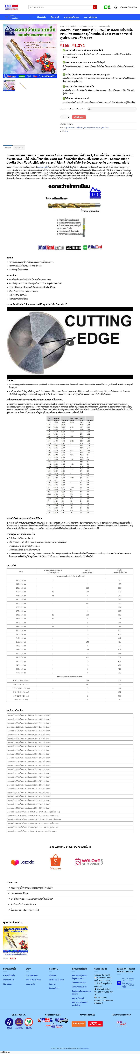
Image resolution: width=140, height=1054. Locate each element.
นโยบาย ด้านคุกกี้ (78, 998)
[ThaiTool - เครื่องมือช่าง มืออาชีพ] (11, 7)
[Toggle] (9, 888)
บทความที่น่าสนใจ (90, 17)
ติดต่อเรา (52, 984)
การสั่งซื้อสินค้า (9, 975)
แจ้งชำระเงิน (30, 984)
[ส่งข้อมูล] (95, 7)
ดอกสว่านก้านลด (15, 262)
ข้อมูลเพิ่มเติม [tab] (19, 148)
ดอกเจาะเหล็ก (43, 167)
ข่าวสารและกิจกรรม (71, 17)
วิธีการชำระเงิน (8, 980)
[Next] (53, 51)
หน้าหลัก (63, 26)
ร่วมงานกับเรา (54, 988)
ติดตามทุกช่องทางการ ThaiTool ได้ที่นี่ (128, 985)
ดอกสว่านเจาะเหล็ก (104, 26)
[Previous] (7, 51)
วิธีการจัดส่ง (7, 984)
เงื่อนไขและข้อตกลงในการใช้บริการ (81, 992)
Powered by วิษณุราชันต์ (84, 1048)
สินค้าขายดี (55, 17)
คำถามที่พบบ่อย (32, 975)
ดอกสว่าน (92, 26)
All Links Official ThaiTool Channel (128, 979)
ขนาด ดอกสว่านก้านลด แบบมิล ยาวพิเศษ (72, 109)
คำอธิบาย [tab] (8, 148)
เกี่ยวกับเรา (53, 975)
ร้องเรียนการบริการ (79, 982)
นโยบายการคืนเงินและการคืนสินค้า (80, 1003)
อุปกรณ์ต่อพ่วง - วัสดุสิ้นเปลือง (77, 26)
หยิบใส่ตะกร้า (79, 117)
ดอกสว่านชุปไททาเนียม (17, 283)
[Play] (70, 343)
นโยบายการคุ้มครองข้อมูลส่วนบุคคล (79, 976)
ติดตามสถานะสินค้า (33, 980)
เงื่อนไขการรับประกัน (79, 987)
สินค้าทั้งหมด (105, 128)
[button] (115, 7)
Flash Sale (41, 17)
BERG (66, 131)
